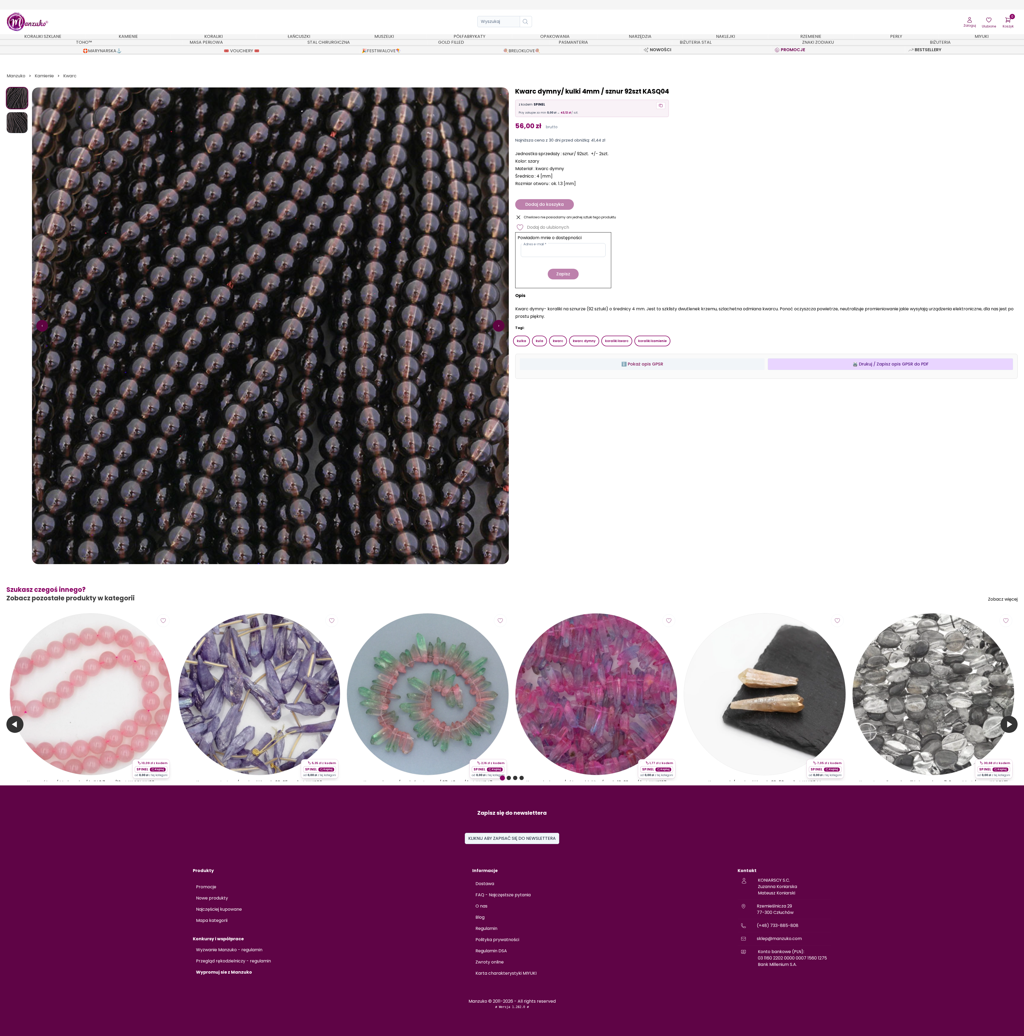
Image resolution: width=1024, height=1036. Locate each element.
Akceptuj (101, 1010)
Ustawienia (134, 1010)
